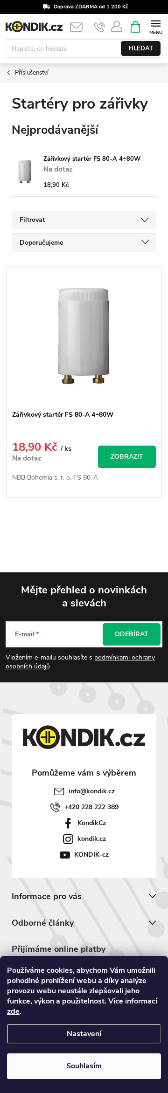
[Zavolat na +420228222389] (99, 27)
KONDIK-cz (91, 854)
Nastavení (84, 1034)
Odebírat (131, 634)
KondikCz (91, 822)
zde (13, 1011)
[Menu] (155, 26)
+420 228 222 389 (91, 807)
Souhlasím (84, 1066)
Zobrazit (127, 456)
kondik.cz (91, 838)
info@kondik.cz (92, 791)
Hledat (141, 48)
